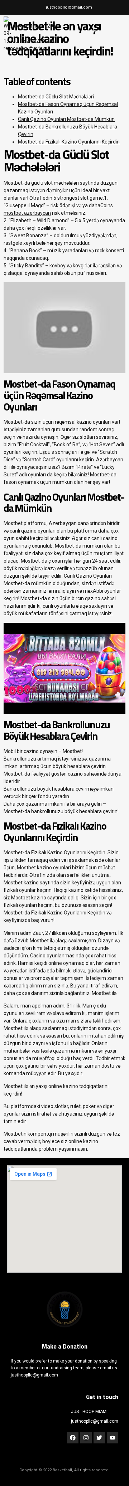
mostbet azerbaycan (27, 213)
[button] (117, 34)
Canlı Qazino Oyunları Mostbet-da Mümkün (66, 119)
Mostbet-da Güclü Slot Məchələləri (56, 96)
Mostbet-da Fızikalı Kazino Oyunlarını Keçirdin (69, 142)
